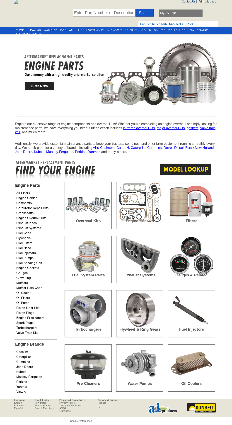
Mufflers (22, 283)
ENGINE (202, 30)
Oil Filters (23, 298)
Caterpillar (138, 148)
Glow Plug (23, 278)
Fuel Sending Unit (29, 263)
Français (19, 405)
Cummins (154, 148)
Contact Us (189, 1)
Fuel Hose (23, 248)
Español (18, 408)
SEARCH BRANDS (181, 23)
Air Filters (23, 193)
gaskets (192, 128)
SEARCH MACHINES (153, 23)
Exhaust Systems (28, 228)
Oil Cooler (23, 293)
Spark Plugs (25, 322)
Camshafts (24, 203)
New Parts (40, 402)
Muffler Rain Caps (29, 288)
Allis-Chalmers (104, 148)
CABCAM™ (114, 30)
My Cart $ (168, 13)
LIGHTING (132, 30)
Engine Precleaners (30, 317)
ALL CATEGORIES (28, 34)
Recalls (102, 402)
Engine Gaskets (27, 268)
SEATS (146, 30)
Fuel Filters (24, 243)
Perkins (80, 152)
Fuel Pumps (25, 258)
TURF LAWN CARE (91, 30)
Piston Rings (25, 312)
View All (21, 391)
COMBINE (51, 30)
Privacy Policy (67, 402)
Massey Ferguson (59, 152)
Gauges (22, 273)
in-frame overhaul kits (139, 128)
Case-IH (122, 148)
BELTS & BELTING (181, 30)
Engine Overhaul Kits (31, 218)
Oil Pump (22, 303)
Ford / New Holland (199, 148)
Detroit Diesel (174, 148)
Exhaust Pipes (26, 223)
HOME (19, 30)
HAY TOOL (67, 30)
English (18, 402)
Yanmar (93, 152)
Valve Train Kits (27, 332)
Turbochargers (26, 327)
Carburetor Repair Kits (32, 208)
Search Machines (44, 408)
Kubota (39, 152)
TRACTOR (34, 30)
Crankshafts (25, 213)
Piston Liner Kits (27, 308)
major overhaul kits (171, 128)
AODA (62, 408)
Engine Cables (26, 198)
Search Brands (42, 405)
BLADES (160, 30)
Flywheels (23, 238)
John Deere (23, 152)
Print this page (207, 1)
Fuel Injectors (26, 253)
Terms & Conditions (70, 405)
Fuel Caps (23, 233)
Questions (65, 411)
